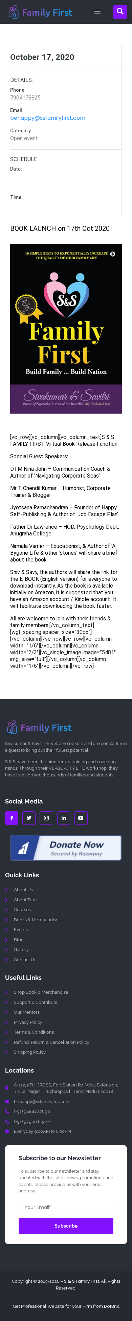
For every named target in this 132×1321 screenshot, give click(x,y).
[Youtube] (81, 817)
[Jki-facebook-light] (11, 817)
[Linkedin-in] (63, 817)
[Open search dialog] (120, 12)
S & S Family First (81, 1281)
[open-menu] (95, 12)
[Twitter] (29, 817)
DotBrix (111, 1306)
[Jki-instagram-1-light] (46, 817)
